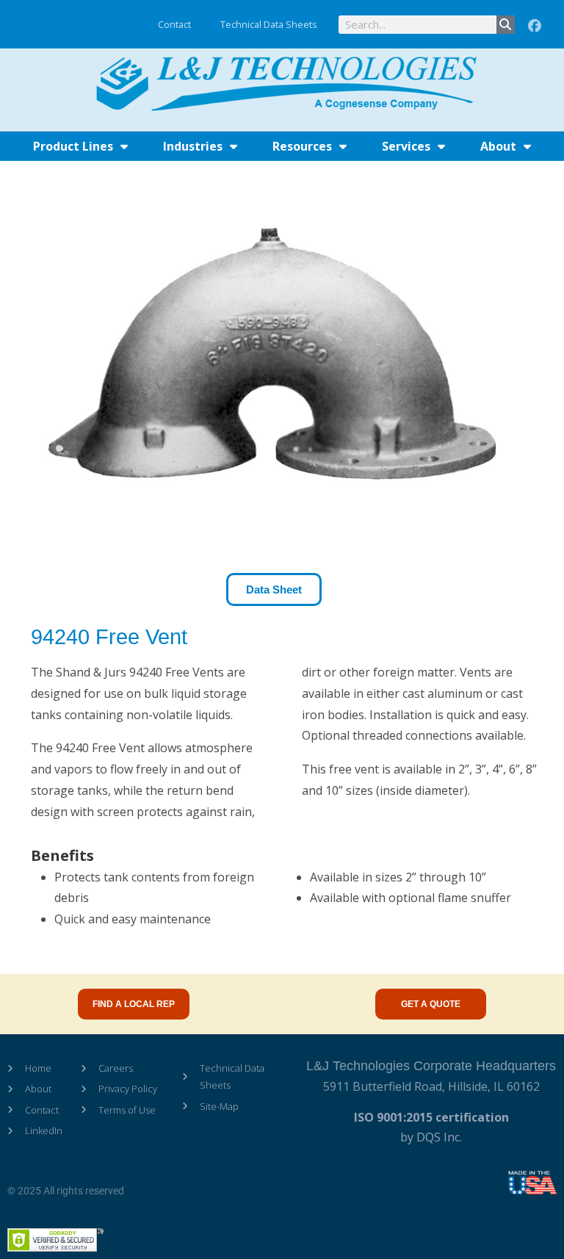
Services (406, 146)
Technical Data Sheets (268, 24)
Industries (193, 146)
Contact (174, 24)
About (498, 146)
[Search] (505, 24)
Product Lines (73, 146)
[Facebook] (534, 26)
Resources (302, 146)
